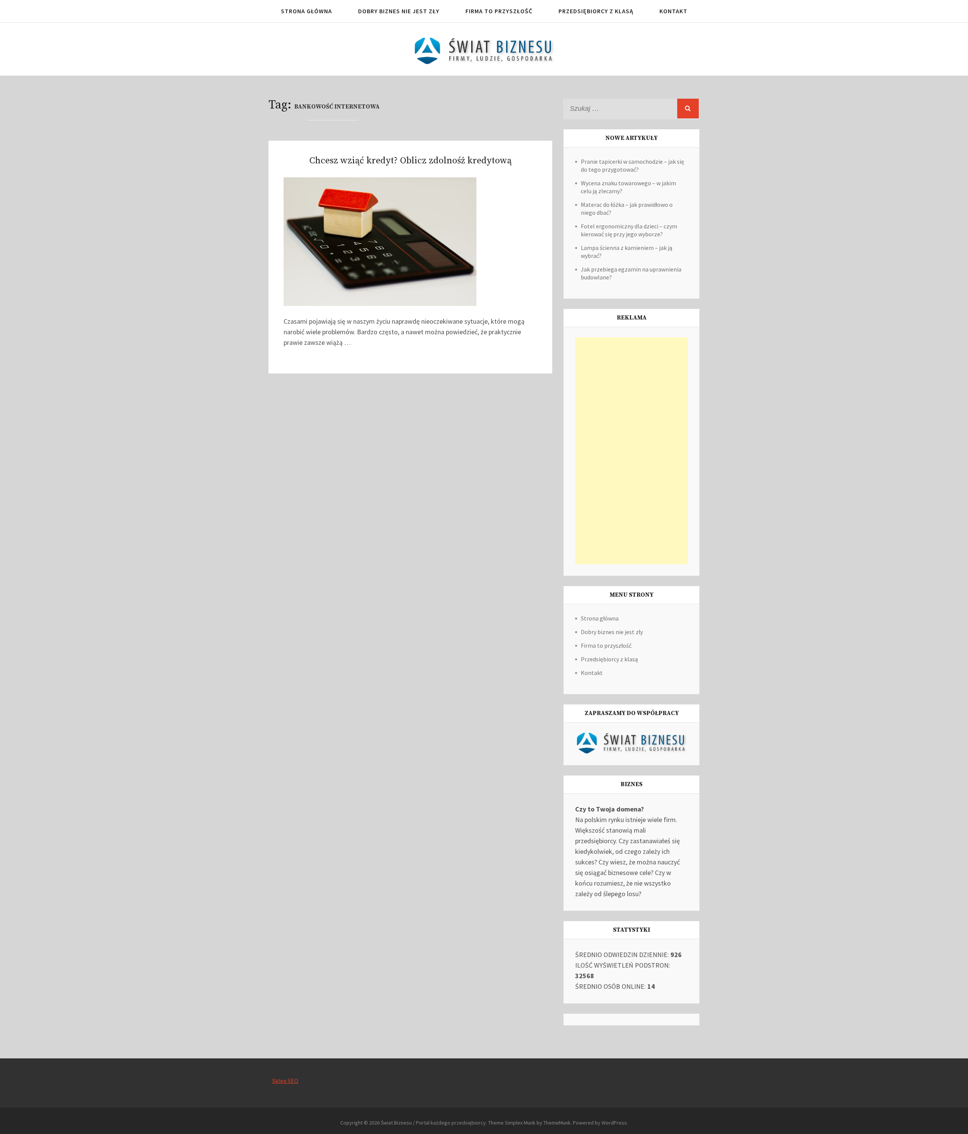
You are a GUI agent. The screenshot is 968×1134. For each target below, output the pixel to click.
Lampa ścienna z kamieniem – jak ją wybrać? (626, 251)
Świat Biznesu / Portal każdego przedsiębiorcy (433, 1122)
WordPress (614, 1122)
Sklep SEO (285, 1080)
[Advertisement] (631, 450)
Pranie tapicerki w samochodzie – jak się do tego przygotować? (632, 165)
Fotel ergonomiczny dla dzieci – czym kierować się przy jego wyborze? (629, 230)
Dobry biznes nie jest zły (398, 11)
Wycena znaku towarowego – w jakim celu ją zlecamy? (628, 187)
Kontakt (673, 11)
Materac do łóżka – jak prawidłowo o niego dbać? (627, 208)
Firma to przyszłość (498, 11)
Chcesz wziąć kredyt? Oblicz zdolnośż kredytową (410, 160)
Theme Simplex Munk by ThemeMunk (529, 1122)
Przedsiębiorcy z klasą (595, 11)
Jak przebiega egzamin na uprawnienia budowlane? (631, 273)
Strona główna (306, 11)
